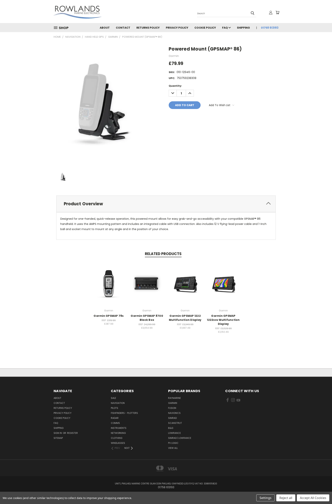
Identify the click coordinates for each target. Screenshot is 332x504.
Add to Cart (108, 286)
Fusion (172, 408)
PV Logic (173, 443)
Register (72, 433)
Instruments (118, 428)
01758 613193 (269, 28)
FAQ (225, 28)
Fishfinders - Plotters (124, 413)
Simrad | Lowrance (179, 438)
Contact (123, 28)
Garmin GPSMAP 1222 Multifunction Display (185, 318)
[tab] (166, 203)
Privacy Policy (177, 28)
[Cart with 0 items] (277, 12)
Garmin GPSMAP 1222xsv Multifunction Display (223, 320)
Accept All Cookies (313, 498)
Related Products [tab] (163, 253)
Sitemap (58, 438)
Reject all (285, 498)
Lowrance (174, 433)
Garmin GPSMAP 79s (109, 316)
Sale (113, 398)
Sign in (58, 433)
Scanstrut (175, 423)
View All (173, 448)
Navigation (118, 403)
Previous (322, 492)
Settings (265, 498)
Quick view (109, 279)
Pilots (114, 408)
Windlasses (118, 443)
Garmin (172, 403)
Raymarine (174, 398)
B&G (170, 428)
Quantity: (175, 86)
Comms (115, 423)
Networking (118, 433)
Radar (115, 418)
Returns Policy (148, 28)
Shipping (243, 28)
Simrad (172, 418)
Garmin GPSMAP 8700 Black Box (147, 318)
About (105, 28)
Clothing (116, 438)
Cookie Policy (205, 28)
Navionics (174, 413)
